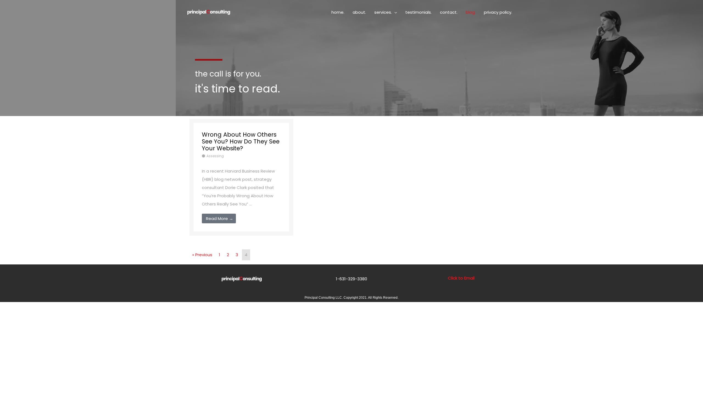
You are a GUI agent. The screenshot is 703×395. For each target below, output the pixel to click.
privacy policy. (498, 12)
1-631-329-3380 (351, 279)
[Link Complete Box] (241, 177)
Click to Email (461, 278)
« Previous (202, 255)
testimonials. (418, 12)
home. (337, 12)
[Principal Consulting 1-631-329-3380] (209, 12)
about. (359, 12)
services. (383, 12)
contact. (448, 12)
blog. (471, 12)
